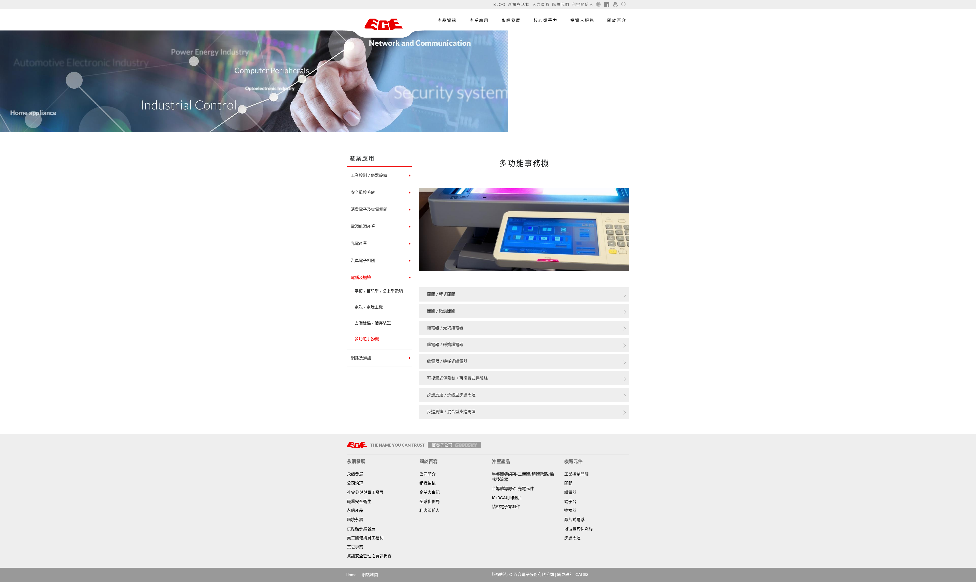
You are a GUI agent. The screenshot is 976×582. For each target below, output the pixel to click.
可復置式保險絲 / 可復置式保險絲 (457, 378)
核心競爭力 (545, 21)
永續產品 (355, 511)
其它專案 (355, 547)
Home (351, 575)
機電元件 (444, 36)
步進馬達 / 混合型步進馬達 (451, 412)
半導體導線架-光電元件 (513, 489)
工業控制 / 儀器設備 (369, 176)
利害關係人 (582, 5)
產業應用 (479, 21)
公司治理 (355, 483)
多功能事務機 (367, 339)
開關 (568, 483)
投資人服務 (582, 21)
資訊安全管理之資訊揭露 (369, 556)
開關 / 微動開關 (441, 311)
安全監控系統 (363, 193)
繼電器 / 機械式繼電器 (447, 361)
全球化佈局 (429, 502)
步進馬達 (572, 538)
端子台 (570, 502)
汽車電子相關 (363, 261)
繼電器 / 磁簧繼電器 (445, 345)
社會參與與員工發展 (365, 493)
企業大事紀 (429, 493)
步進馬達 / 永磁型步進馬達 (451, 395)
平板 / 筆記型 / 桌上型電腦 (379, 291)
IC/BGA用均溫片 (507, 498)
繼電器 (570, 493)
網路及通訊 (361, 358)
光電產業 (359, 244)
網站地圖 (370, 575)
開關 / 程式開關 (441, 294)
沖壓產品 (444, 48)
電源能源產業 (363, 227)
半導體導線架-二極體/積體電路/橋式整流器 (523, 477)
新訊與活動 (519, 5)
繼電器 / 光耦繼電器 (445, 328)
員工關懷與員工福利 (365, 538)
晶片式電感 (574, 520)
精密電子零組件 (506, 507)
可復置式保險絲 (578, 529)
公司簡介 (427, 474)
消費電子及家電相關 (369, 210)
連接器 (570, 511)
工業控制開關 (576, 474)
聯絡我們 (560, 5)
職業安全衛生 (359, 502)
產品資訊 (447, 21)
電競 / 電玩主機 (369, 307)
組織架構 (427, 483)
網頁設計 (565, 575)
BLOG (499, 5)
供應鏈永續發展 (361, 529)
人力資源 (541, 5)
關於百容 (617, 21)
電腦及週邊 (361, 278)
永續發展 (511, 21)
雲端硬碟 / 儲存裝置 (373, 323)
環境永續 (355, 520)
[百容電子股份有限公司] (383, 24)
